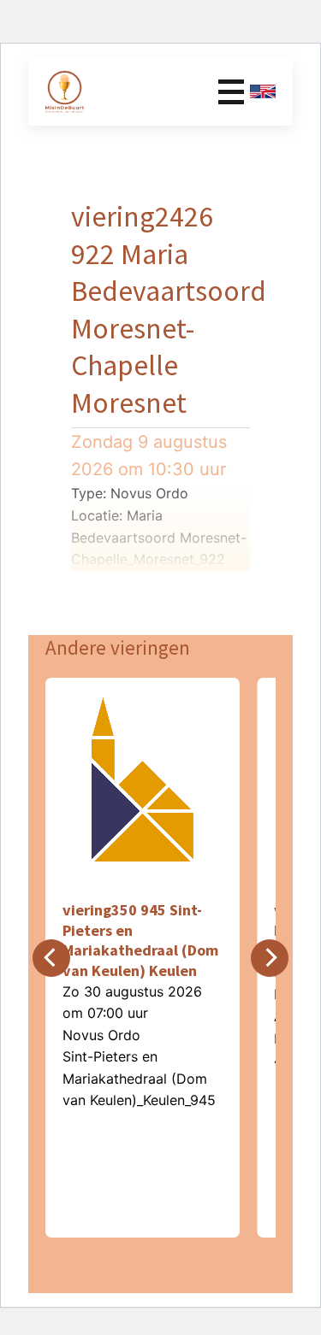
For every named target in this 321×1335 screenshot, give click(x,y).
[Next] (269, 958)
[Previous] (51, 958)
